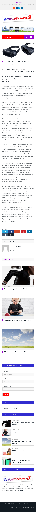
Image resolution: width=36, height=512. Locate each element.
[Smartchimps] (18, 18)
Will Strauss (30, 507)
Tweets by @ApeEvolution (9, 408)
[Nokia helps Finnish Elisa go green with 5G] (18, 339)
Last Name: (5, 379)
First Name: (5, 371)
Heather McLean (8, 69)
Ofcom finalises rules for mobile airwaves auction (21, 461)
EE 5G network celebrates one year (22, 451)
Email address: (6, 386)
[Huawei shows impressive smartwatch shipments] (18, 276)
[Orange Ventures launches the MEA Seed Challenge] (18, 308)
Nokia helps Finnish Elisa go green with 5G (15, 352)
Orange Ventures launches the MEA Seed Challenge (18, 320)
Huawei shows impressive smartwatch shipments (17, 289)
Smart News (30, 71)
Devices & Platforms (20, 71)
